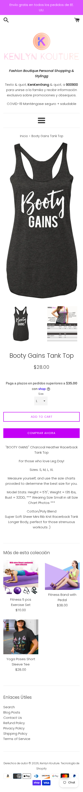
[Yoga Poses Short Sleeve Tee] (20, 636)
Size (41, 394)
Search (9, 707)
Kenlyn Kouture (50, 763)
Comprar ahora (41, 433)
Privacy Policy (14, 728)
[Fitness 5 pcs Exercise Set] (20, 577)
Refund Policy (14, 723)
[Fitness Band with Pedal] (62, 575)
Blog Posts (11, 712)
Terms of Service (16, 738)
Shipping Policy (15, 733)
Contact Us (12, 717)
